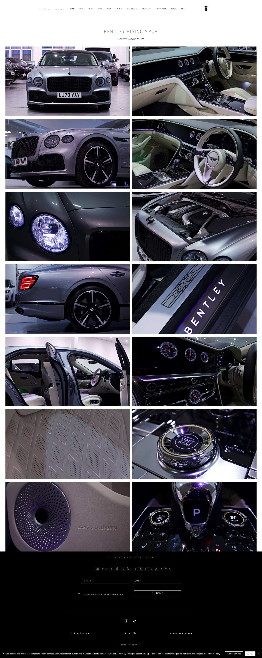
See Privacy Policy (212, 653)
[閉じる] (258, 653)
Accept (250, 653)
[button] (109, 8)
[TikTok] (134, 621)
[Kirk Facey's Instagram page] (126, 621)
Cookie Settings (234, 653)
